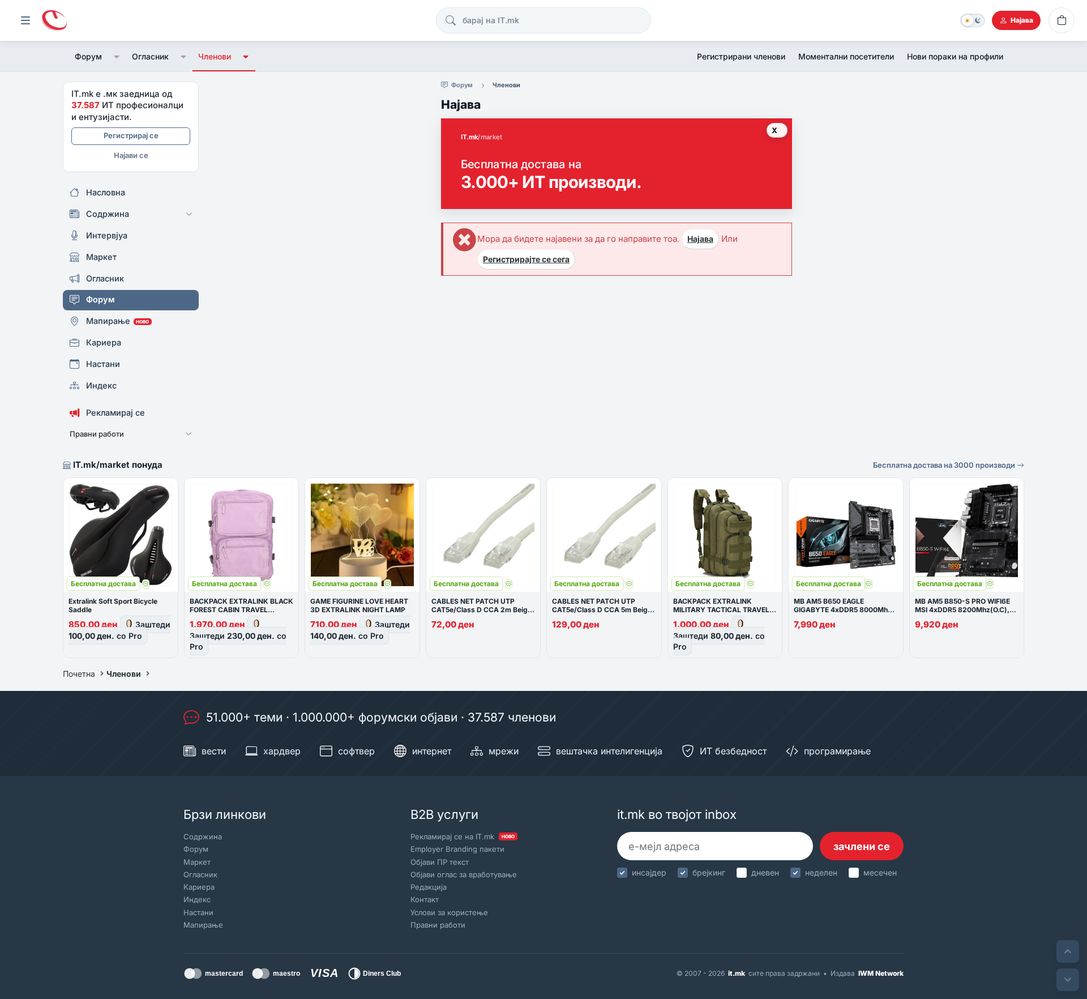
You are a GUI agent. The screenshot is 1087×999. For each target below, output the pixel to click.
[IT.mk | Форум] (54, 20)
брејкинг (708, 872)
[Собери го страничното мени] (25, 20)
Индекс (197, 899)
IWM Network (881, 973)
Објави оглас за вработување (463, 874)
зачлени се (861, 846)
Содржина (202, 836)
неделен (821, 872)
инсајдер (649, 872)
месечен (880, 872)
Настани (198, 912)
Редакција (428, 886)
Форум (88, 56)
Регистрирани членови (741, 56)
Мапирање (203, 924)
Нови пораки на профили (955, 56)
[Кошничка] (1062, 20)
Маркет (197, 861)
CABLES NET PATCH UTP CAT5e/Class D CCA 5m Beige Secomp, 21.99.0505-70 (602, 609)
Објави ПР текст (439, 861)
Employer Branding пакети (457, 848)
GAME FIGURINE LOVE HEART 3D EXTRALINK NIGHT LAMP (359, 605)
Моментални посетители (846, 56)
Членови (214, 56)
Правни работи (437, 924)
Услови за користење (449, 912)
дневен (765, 872)
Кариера (199, 886)
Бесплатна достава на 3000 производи (945, 464)
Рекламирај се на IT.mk (462, 836)
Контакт (424, 899)
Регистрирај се (131, 135)
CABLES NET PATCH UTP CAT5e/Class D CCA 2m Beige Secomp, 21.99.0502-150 (481, 609)
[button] (117, 56)
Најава (700, 239)
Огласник (150, 56)
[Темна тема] (972, 20)
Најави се (131, 155)
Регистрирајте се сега (526, 259)
